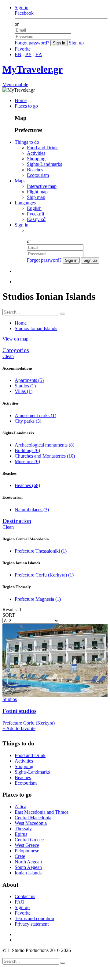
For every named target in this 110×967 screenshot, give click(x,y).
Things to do (27, 142)
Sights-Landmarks (44, 164)
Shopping (36, 158)
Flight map (37, 191)
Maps (20, 180)
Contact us (25, 896)
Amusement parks (35, 415)
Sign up (76, 42)
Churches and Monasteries (45, 456)
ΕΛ (38, 54)
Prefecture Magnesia (38, 599)
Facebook (24, 13)
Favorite (23, 48)
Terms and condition (34, 918)
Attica (20, 806)
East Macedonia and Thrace (41, 812)
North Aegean (28, 861)
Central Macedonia (33, 817)
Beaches (35, 169)
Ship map (36, 197)
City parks (28, 421)
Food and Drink (42, 147)
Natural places (32, 509)
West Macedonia (31, 823)
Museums (27, 461)
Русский (35, 213)
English (34, 208)
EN (18, 54)
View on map (15, 338)
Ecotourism (38, 175)
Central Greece (29, 839)
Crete (20, 856)
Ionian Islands (28, 872)
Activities (36, 153)
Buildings (27, 450)
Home (21, 100)
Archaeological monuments (44, 444)
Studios (25, 385)
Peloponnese (27, 850)
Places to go (26, 106)
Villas (23, 391)
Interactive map (42, 186)
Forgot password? (32, 42)
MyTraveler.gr (32, 69)
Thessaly (23, 828)
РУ (28, 54)
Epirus (21, 834)
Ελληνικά (36, 219)
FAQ (19, 901)
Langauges (25, 202)
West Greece (27, 845)
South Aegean (28, 867)
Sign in (21, 7)
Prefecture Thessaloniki (41, 551)
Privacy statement (32, 924)
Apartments (29, 380)
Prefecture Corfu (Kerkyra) (44, 574)
